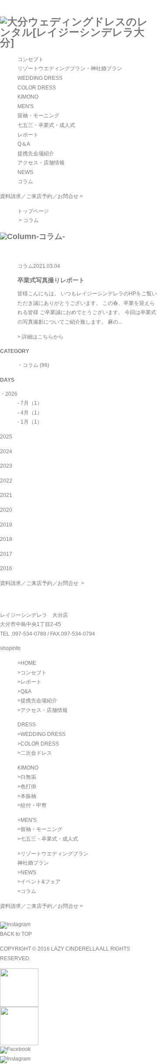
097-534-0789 (29, 634)
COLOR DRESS (36, 88)
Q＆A (23, 144)
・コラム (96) (33, 365)
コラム (25, 181)
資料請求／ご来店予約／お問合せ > (41, 196)
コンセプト (30, 59)
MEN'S (25, 106)
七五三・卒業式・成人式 (46, 125)
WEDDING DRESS (39, 78)
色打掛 (28, 786)
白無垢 (28, 777)
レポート (27, 135)
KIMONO (27, 97)
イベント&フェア (40, 882)
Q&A (25, 691)
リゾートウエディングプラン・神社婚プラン (69, 68)
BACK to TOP (16, 934)
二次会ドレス (36, 753)
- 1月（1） (29, 422)
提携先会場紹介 (35, 154)
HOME (28, 663)
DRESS (26, 725)
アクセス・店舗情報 (41, 163)
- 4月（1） (29, 413)
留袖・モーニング (38, 116)
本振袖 (28, 796)
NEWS (25, 172)
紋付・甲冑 (33, 805)
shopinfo (10, 648)
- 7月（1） (29, 403)
